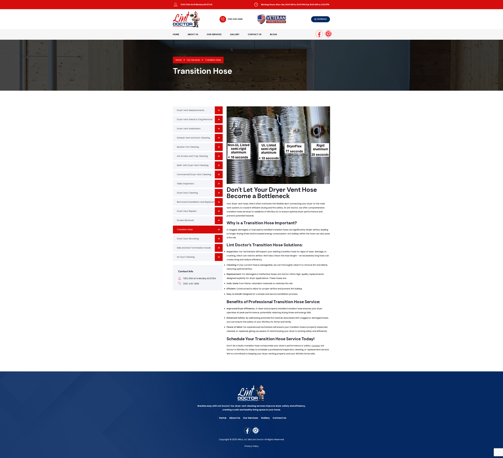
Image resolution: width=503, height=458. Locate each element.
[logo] (190, 19)
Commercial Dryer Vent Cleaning (194, 174)
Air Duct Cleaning (186, 256)
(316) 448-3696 (235, 19)
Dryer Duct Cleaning (187, 192)
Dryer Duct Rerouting (188, 238)
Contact (315, 345)
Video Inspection (185, 183)
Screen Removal (185, 220)
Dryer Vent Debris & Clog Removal (194, 119)
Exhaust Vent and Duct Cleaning (193, 137)
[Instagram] (328, 33)
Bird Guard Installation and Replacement (198, 201)
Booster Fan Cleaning (188, 146)
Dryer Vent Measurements (190, 110)
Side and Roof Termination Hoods (194, 247)
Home (222, 417)
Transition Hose (185, 229)
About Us (234, 417)
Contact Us (279, 417)
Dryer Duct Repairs (186, 211)
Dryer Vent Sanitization (189, 128)
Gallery (265, 417)
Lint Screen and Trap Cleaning (192, 156)
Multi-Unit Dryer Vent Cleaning (192, 165)
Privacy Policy (251, 446)
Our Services (250, 417)
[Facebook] (319, 33)
